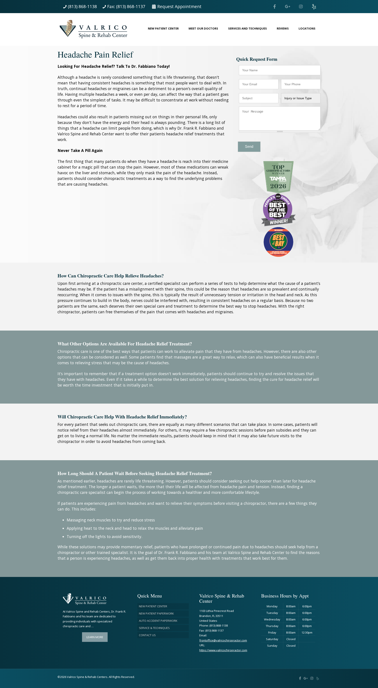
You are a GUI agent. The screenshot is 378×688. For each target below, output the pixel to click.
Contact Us (147, 635)
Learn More (94, 637)
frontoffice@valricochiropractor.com (223, 640)
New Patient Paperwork (156, 613)
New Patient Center (153, 606)
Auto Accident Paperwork (158, 621)
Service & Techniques (154, 628)
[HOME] (95, 29)
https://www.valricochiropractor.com (223, 650)
